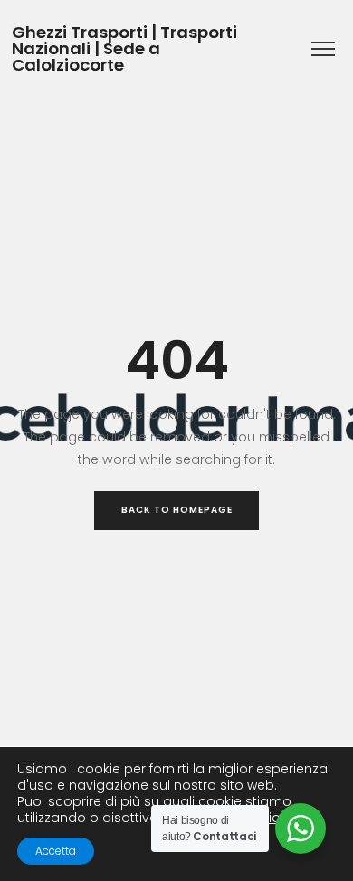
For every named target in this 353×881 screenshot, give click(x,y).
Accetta (55, 850)
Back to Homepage (177, 509)
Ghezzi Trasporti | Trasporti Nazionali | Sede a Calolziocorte (124, 49)
